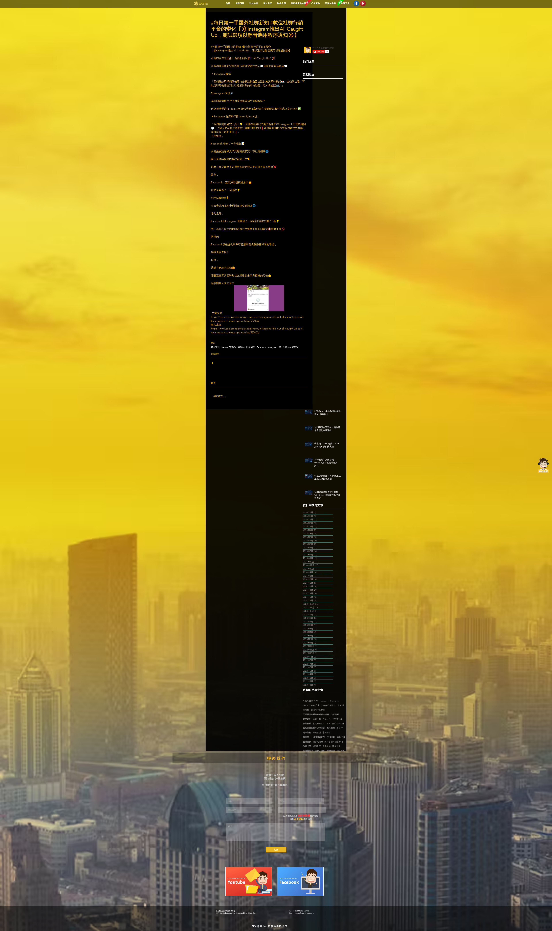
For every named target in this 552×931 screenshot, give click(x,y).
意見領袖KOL (319, 723)
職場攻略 (327, 746)
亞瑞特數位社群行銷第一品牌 (316, 714)
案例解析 (327, 732)
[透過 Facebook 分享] (212, 363)
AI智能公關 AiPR (310, 700)
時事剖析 (307, 732)
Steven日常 (314, 705)
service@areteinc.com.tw (304, 913)
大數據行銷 (337, 719)
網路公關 (317, 746)
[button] (253, 3)
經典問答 (307, 746)
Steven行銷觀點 (228, 347)
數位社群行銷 (338, 723)
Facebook (261, 347)
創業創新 (307, 719)
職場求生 (336, 746)
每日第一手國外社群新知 (314, 737)
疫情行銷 (331, 737)
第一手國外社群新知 (288, 347)
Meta (305, 705)
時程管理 (317, 732)
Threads (341, 705)
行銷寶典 (215, 347)
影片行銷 (307, 723)
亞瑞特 (241, 347)
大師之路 (327, 719)
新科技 (340, 728)
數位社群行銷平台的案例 (314, 728)
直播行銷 (307, 741)
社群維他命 (318, 741)
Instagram (272, 347)
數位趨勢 (250, 347)
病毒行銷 (341, 737)
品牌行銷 (317, 719)
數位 (329, 723)
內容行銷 (335, 714)
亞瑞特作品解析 (318, 710)
